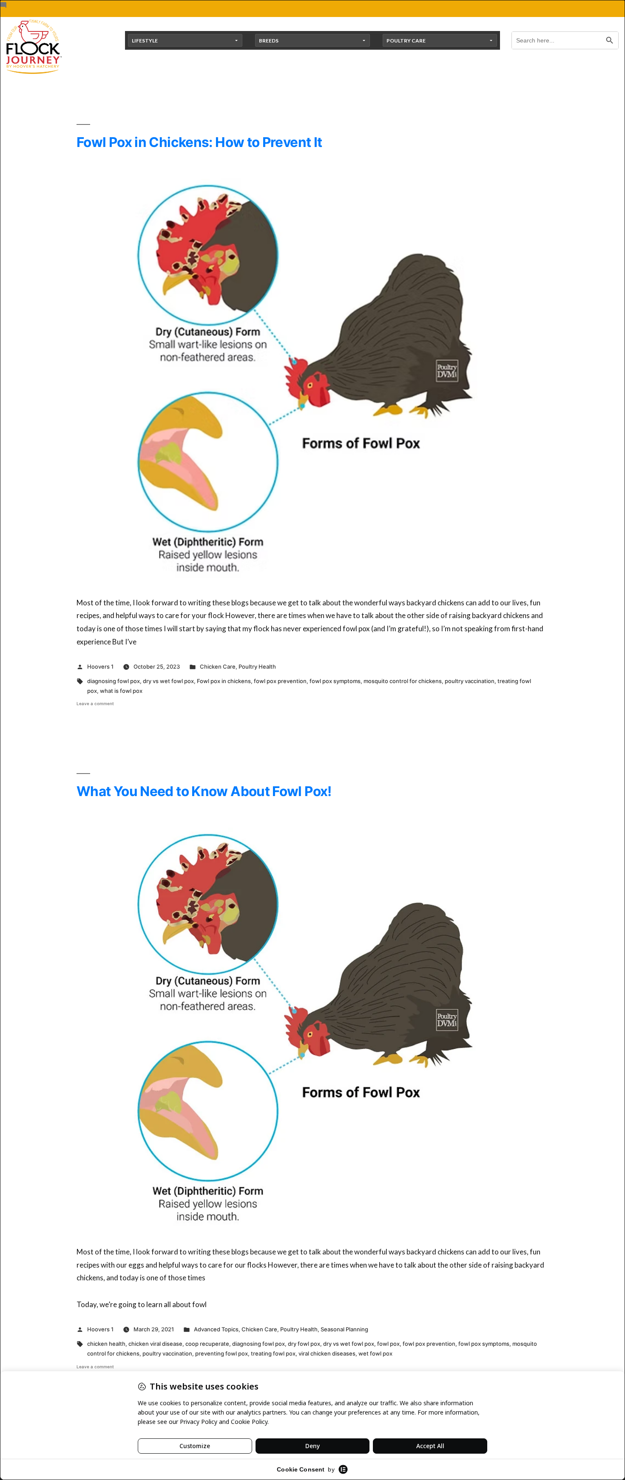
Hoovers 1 (100, 666)
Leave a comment (95, 703)
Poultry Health (257, 666)
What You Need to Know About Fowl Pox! (204, 791)
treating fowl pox (273, 1353)
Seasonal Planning (344, 1329)
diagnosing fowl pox (113, 681)
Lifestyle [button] (145, 40)
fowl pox (388, 1343)
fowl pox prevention (280, 681)
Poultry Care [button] (406, 40)
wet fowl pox (375, 1353)
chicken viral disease (155, 1343)
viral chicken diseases (326, 1353)
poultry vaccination (469, 681)
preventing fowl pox (221, 1353)
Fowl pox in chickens (224, 681)
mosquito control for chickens (403, 681)
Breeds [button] (268, 40)
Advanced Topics (216, 1329)
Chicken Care (218, 666)
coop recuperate (207, 1343)
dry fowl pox (304, 1343)
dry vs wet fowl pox (168, 681)
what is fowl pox (121, 690)
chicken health (106, 1343)
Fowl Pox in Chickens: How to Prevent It (199, 142)
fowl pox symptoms (335, 681)
